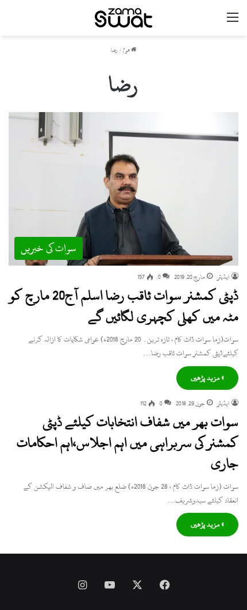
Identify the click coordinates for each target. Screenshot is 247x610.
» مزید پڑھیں (207, 378)
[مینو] (232, 22)
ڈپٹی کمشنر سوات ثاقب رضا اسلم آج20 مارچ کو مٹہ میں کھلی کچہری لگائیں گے (123, 306)
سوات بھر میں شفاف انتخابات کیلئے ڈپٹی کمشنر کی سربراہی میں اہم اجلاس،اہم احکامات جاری (127, 443)
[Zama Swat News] (123, 18)
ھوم (127, 50)
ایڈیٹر (223, 277)
